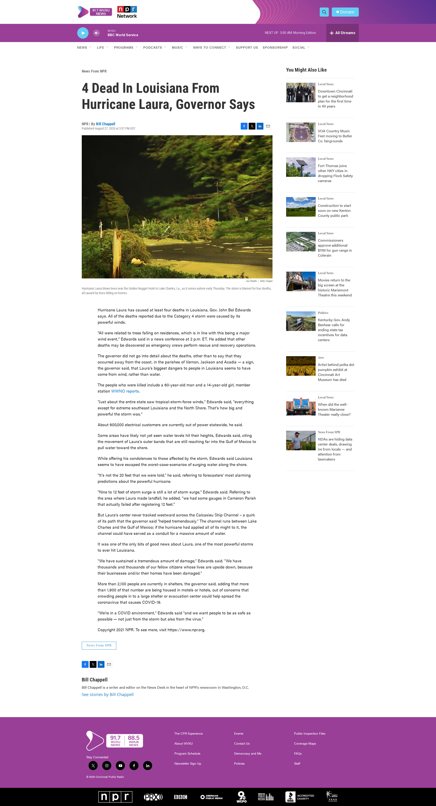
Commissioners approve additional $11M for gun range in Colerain (335, 248)
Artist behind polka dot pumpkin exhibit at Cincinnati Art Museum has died (336, 372)
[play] (83, 33)
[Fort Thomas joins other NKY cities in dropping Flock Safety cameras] (301, 167)
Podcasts (152, 47)
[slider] (103, 32)
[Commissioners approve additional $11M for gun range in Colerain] (301, 241)
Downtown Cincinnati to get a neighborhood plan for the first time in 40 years (335, 98)
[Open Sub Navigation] (90, 47)
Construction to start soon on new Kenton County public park (334, 210)
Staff (297, 763)
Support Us (247, 47)
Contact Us (242, 743)
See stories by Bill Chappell (108, 694)
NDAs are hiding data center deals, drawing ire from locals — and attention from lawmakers (335, 449)
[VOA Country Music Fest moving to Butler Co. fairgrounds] (301, 132)
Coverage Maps (305, 743)
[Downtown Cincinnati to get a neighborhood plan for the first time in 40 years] (301, 92)
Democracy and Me (247, 753)
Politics (323, 313)
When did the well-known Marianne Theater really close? (334, 409)
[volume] (96, 33)
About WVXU (183, 743)
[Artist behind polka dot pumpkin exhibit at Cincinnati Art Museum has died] (301, 366)
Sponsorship (275, 47)
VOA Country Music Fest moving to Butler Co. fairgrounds (335, 135)
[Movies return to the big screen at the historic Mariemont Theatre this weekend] (301, 281)
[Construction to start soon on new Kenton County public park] (301, 207)
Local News (326, 84)
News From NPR (94, 71)
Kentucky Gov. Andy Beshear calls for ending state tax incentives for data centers (334, 329)
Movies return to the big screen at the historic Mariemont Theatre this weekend (335, 287)
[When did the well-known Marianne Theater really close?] (301, 406)
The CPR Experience (188, 733)
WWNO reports (125, 391)
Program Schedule (187, 753)
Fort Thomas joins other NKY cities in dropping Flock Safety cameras (335, 173)
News (82, 47)
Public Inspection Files (309, 733)
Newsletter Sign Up (187, 763)
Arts (321, 358)
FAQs (298, 753)
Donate (347, 12)
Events (238, 733)
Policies (239, 763)
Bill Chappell (105, 124)
